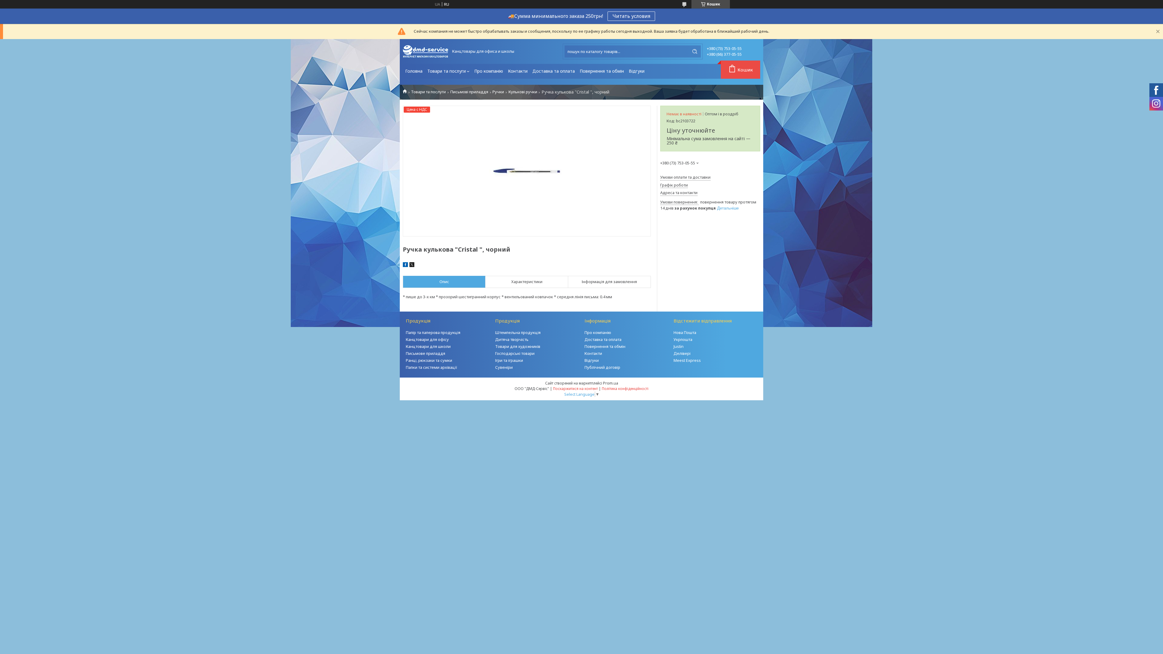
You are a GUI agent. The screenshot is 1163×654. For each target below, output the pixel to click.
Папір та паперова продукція (433, 332)
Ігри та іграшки (509, 360)
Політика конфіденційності (625, 388)
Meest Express (687, 360)
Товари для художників (517, 346)
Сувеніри (504, 367)
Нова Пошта (685, 332)
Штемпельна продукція (518, 332)
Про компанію (488, 71)
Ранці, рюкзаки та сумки (429, 360)
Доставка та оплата (553, 71)
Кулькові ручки (523, 91)
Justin (679, 346)
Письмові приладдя (469, 91)
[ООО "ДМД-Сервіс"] (425, 51)
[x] (411, 265)
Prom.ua (610, 383)
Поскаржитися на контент (575, 388)
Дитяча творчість (511, 339)
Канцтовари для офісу (427, 339)
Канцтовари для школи (428, 346)
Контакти (518, 71)
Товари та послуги (446, 71)
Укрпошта (683, 339)
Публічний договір (602, 367)
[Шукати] (695, 51)
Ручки (498, 91)
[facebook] (405, 265)
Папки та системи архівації (431, 367)
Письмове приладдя (425, 353)
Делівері (682, 353)
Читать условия (631, 16)
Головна (413, 71)
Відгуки (636, 71)
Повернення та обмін (602, 71)
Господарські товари (515, 353)
